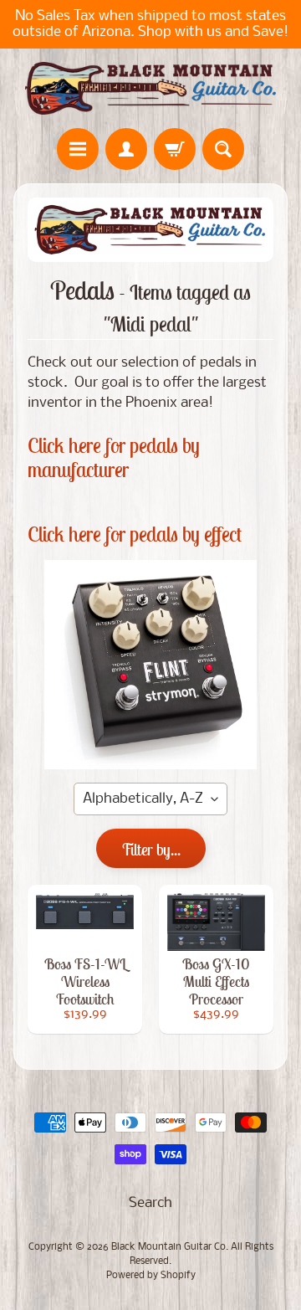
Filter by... (151, 849)
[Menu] (78, 149)
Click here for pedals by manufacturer (114, 457)
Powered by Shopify (151, 1276)
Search (150, 1203)
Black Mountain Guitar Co (168, 1247)
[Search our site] (223, 149)
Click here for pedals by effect (135, 534)
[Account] (126, 149)
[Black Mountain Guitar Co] (150, 88)
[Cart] (175, 149)
